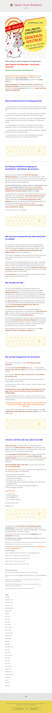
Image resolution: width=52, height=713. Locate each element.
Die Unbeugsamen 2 (13, 496)
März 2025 (7, 624)
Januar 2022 (8, 669)
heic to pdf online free (10, 572)
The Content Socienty (22, 79)
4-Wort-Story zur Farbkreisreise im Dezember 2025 (17, 555)
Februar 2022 (8, 666)
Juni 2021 (7, 682)
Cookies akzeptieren (19, 708)
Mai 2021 (7, 685)
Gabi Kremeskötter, (22, 77)
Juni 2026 (7, 597)
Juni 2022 (7, 658)
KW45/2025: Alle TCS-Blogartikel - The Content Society (18, 584)
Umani (6, 588)
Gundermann (11, 494)
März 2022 (7, 663)
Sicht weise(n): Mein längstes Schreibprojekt (23, 61)
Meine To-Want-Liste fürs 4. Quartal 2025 (15, 561)
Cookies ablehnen (33, 708)
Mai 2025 (7, 619)
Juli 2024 (7, 641)
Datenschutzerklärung (30, 705)
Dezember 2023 (9, 646)
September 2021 (9, 674)
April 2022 (7, 660)
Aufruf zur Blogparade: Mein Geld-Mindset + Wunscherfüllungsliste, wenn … (23, 553)
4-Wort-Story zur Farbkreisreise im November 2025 (17, 558)
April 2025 (7, 622)
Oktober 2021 (8, 671)
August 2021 (8, 677)
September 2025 (9, 608)
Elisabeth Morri (9, 575)
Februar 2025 (8, 627)
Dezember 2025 (9, 599)
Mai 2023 (7, 649)
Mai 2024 (7, 644)
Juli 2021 (7, 680)
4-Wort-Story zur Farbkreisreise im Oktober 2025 (17, 564)
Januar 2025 (8, 630)
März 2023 (7, 652)
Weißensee (14, 497)
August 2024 (8, 638)
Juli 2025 (7, 613)
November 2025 (9, 602)
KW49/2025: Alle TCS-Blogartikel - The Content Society (18, 579)
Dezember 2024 (9, 633)
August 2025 (8, 611)
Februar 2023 (8, 655)
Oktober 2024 (8, 635)
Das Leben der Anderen (14, 499)
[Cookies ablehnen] (50, 706)
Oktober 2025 (8, 605)
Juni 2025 (7, 616)
